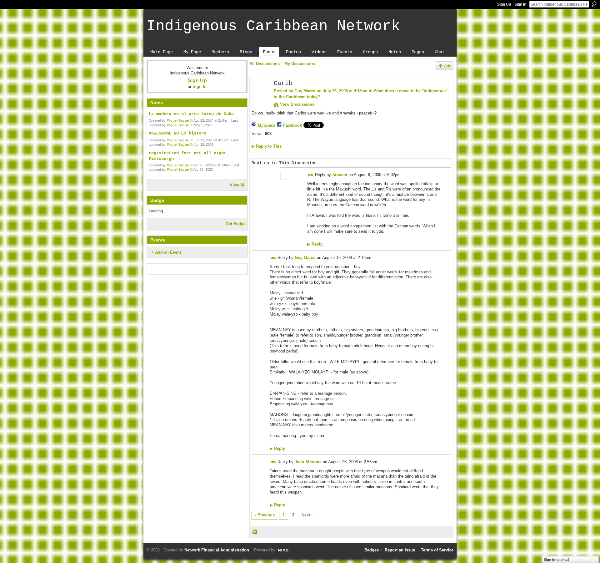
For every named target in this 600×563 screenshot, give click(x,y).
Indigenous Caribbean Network (273, 26)
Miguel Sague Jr (180, 120)
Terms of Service (437, 550)
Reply (314, 244)
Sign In (520, 4)
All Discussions (264, 63)
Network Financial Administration (216, 550)
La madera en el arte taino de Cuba (191, 113)
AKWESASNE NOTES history (177, 133)
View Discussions (297, 104)
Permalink (311, 175)
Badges (371, 550)
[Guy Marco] (260, 97)
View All (238, 185)
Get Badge (236, 223)
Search (594, 4)
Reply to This (267, 146)
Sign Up (504, 4)
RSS (255, 532)
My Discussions (299, 63)
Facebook (292, 125)
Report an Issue (400, 550)
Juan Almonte (308, 461)
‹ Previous (265, 515)
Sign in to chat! (556, 559)
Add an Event (168, 252)
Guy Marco (304, 91)
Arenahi (339, 174)
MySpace (266, 125)
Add (447, 65)
